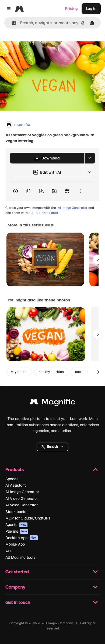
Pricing (71, 8)
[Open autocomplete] (12, 23)
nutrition (81, 372)
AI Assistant (15, 485)
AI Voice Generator (21, 505)
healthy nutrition (51, 372)
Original (34, 46)
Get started (17, 571)
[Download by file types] (89, 158)
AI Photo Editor (47, 213)
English (52, 446)
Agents (15, 524)
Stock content (17, 511)
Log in (91, 8)
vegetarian (19, 372)
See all (49, 225)
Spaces (11, 478)
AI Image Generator (73, 208)
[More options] (80, 191)
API (8, 551)
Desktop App (21, 537)
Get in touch (17, 602)
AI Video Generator (21, 498)
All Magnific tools (20, 557)
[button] (52, 447)
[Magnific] (52, 403)
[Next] (98, 259)
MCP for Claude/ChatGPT (28, 518)
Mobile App (15, 544)
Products (14, 469)
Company (15, 587)
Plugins (16, 531)
